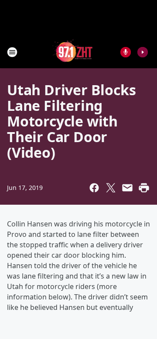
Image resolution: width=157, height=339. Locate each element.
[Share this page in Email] (127, 188)
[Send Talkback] (125, 52)
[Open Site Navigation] (12, 52)
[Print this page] (144, 188)
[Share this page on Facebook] (94, 188)
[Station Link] (73, 52)
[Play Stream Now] (142, 52)
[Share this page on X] (111, 188)
